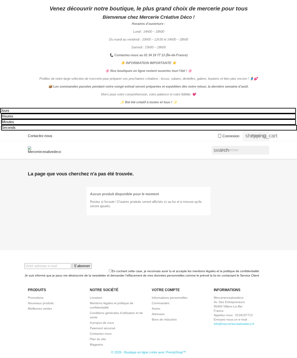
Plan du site (98, 339)
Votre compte (166, 290)
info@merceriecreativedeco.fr (234, 324)
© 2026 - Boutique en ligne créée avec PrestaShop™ (148, 352)
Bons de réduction (164, 319)
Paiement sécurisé (102, 328)
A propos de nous (102, 322)
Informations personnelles (169, 297)
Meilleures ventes (40, 308)
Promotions (35, 297)
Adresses (158, 314)
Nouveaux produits (41, 303)
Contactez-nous (40, 136)
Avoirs (156, 308)
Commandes (160, 303)
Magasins (96, 344)
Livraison (96, 297)
